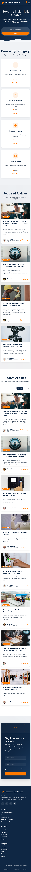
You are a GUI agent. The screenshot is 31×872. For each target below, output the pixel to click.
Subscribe (14, 773)
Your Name (7, 754)
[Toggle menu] (29, 2)
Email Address (8, 761)
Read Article (21, 240)
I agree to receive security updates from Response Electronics (16, 769)
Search (15, 33)
